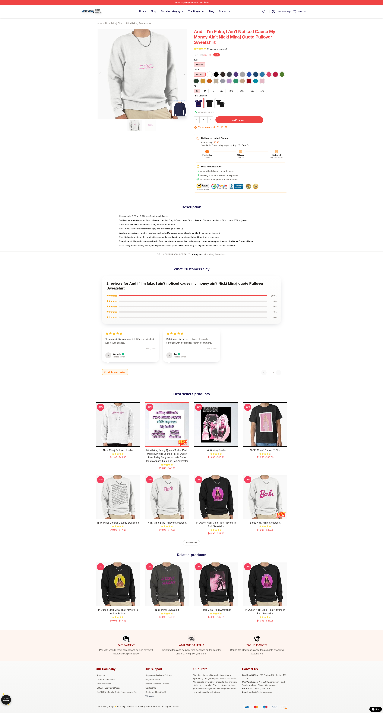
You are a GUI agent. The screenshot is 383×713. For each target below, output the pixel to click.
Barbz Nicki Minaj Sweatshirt (265, 522)
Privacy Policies (104, 683)
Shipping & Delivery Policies (158, 675)
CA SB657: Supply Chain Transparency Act (117, 692)
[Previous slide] (100, 74)
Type (196, 60)
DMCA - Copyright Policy (108, 688)
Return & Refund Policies (157, 683)
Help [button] (377, 709)
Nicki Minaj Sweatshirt (167, 610)
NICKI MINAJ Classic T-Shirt (265, 450)
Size (196, 86)
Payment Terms (152, 679)
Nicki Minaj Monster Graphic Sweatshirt (118, 522)
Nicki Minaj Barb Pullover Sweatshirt (167, 522)
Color (196, 69)
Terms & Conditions (106, 679)
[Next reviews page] (278, 372)
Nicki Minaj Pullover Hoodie (118, 450)
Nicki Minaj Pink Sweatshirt (216, 610)
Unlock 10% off (6, 699)
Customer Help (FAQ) (155, 692)
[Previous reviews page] (264, 372)
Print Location (200, 95)
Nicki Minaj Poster (216, 450)
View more (191, 543)
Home (99, 23)
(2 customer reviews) (217, 49)
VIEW (118, 444)
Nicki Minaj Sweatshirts (138, 23)
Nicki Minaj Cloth (114, 23)
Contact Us (150, 688)
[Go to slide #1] (134, 125)
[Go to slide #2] (150, 125)
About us (101, 675)
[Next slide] (184, 74)
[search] (264, 11)
